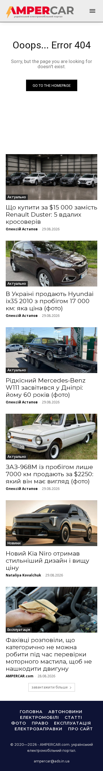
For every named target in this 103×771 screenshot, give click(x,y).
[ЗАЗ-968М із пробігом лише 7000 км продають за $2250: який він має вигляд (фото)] (51, 437)
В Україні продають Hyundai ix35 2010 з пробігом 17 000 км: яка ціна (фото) (50, 301)
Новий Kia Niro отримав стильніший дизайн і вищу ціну (47, 560)
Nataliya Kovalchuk (23, 575)
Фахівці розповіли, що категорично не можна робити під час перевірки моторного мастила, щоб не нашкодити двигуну (49, 654)
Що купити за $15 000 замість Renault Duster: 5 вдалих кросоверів (51, 214)
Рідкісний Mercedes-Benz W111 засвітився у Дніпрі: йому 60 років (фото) (46, 387)
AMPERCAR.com (19, 676)
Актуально (16, 197)
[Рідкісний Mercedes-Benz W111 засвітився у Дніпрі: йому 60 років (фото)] (51, 350)
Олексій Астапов (22, 229)
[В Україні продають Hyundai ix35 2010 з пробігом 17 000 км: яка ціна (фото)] (51, 264)
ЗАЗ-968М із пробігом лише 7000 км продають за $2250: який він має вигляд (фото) (49, 474)
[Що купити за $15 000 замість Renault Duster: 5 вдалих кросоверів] (51, 177)
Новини (14, 543)
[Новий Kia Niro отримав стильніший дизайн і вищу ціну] (51, 523)
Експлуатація (18, 629)
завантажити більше (49, 687)
